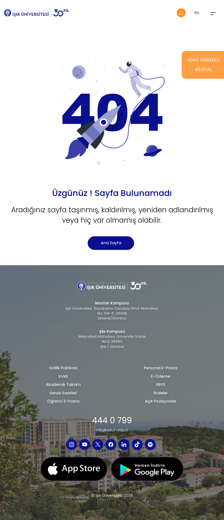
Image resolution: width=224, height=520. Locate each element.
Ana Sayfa (111, 243)
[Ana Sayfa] (181, 12)
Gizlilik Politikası (63, 368)
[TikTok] (137, 444)
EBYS (160, 384)
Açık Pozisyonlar (160, 401)
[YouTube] (84, 444)
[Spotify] (150, 444)
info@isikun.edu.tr (112, 430)
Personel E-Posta (160, 368)
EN (196, 13)
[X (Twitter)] (97, 444)
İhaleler (161, 393)
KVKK (63, 376)
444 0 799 (112, 420)
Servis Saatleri (63, 393)
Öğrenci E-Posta (63, 401)
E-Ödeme (160, 376)
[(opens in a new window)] (73, 470)
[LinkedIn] (124, 444)
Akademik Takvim (63, 384)
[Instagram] (71, 444)
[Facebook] (110, 444)
